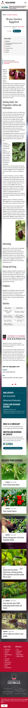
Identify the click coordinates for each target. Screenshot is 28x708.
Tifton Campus (19, 654)
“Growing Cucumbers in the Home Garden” (13, 377)
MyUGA (7, 689)
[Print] (15, 384)
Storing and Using (9, 48)
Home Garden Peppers (10, 511)
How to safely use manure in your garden (13, 634)
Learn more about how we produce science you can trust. (17, 8)
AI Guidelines (8, 667)
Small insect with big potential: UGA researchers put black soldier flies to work (13, 574)
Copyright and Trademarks (7, 691)
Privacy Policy (8, 662)
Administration (8, 654)
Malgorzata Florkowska (12, 400)
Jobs (6, 656)
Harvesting (7, 46)
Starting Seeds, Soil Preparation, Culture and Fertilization (13, 44)
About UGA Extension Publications (13, 448)
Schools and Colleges (8, 688)
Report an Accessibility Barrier (7, 694)
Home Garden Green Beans (11, 484)
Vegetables (14, 14)
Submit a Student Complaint (20, 693)
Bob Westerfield (8, 61)
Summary (7, 41)
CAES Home (7, 649)
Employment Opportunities (20, 689)
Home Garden (21, 26)
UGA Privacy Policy (20, 691)
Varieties (7, 52)
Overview (7, 651)
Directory (20, 688)
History (6, 652)
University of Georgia (14, 679)
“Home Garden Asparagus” (9, 371)
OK (4, 705)
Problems (7, 50)
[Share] (12, 384)
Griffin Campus (19, 656)
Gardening (9, 14)
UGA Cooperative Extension (19, 651)
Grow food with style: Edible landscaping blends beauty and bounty (12, 605)
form (2, 702)
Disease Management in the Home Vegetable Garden (13, 538)
